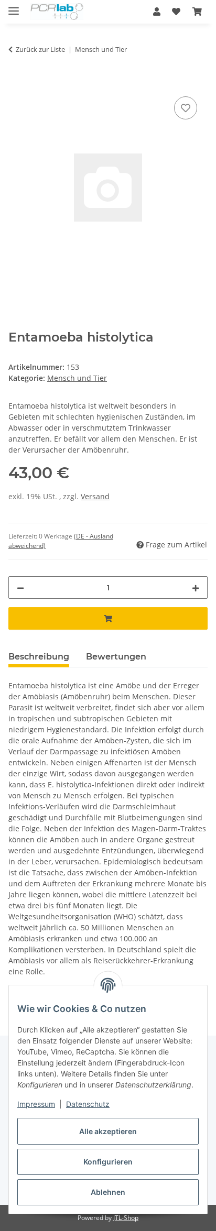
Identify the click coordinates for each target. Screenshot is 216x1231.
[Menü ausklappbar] (13, 6)
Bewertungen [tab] (116, 657)
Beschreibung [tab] (38, 657)
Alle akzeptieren (108, 1131)
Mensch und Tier (77, 378)
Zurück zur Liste (40, 49)
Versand (95, 496)
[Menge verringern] (20, 587)
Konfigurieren (108, 1161)
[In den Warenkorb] (16, 82)
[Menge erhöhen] (195, 587)
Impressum (36, 1104)
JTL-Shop (125, 1217)
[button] (156, 11)
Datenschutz (88, 1104)
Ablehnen (108, 1192)
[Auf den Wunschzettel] (185, 107)
